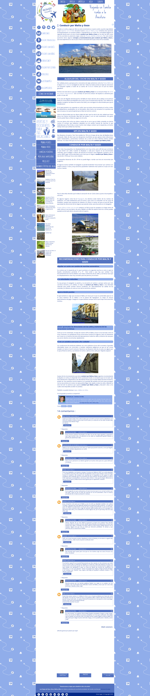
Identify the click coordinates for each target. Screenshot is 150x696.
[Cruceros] (46, 74)
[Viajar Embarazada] (46, 40)
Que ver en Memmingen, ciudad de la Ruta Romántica (50, 173)
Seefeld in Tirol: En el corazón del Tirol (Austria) (50, 181)
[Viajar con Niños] (46, 53)
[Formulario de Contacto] (49, 27)
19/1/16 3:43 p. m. (82, 611)
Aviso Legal (99, 694)
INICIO (62, 2)
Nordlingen (48, 188)
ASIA (90, 2)
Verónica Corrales (71, 432)
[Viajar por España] (46, 67)
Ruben (65, 560)
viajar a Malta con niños (81, 390)
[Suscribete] (62, 694)
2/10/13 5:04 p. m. (71, 470)
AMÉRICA (81, 2)
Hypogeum (81, 199)
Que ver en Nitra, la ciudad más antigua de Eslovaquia (50, 253)
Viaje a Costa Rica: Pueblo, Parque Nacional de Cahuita (50, 244)
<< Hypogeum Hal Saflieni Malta (63, 674)
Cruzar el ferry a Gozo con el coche (68, 207)
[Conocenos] (46, 33)
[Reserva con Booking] (46, 117)
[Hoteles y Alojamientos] (46, 88)
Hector (65, 501)
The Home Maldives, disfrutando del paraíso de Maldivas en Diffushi (49, 227)
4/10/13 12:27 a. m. (83, 488)
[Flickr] (54, 694)
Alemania (100, 36)
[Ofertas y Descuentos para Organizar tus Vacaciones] (46, 129)
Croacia (88, 36)
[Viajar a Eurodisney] (46, 60)
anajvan (65, 536)
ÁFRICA (72, 2)
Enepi (64, 470)
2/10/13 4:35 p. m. (83, 445)
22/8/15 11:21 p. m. (83, 580)
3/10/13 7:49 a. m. (71, 501)
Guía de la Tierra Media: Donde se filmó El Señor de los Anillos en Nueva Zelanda (49, 200)
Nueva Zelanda (67, 85)
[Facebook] (39, 27)
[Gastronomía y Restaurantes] (46, 81)
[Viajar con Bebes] (46, 47)
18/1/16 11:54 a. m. (70, 593)
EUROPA (100, 2)
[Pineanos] (50, 694)
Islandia (93, 36)
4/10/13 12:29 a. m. (83, 520)
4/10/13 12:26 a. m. (83, 432)
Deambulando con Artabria (71, 445)
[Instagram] (44, 27)
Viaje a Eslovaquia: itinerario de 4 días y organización (50, 207)
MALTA (69, 406)
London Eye (48, 233)
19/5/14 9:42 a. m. (82, 549)
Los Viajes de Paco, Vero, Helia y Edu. (89, 402)
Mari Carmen (66, 416)
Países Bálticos (107, 83)
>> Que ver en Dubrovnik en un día (108, 674)
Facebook (90, 86)
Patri (64, 594)
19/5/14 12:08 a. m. (72, 536)
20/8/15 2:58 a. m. (71, 560)
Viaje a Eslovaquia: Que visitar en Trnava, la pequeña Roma (50, 217)
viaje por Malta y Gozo (92, 31)
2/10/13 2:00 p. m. (75, 416)
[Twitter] (53, 27)
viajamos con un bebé (67, 31)
